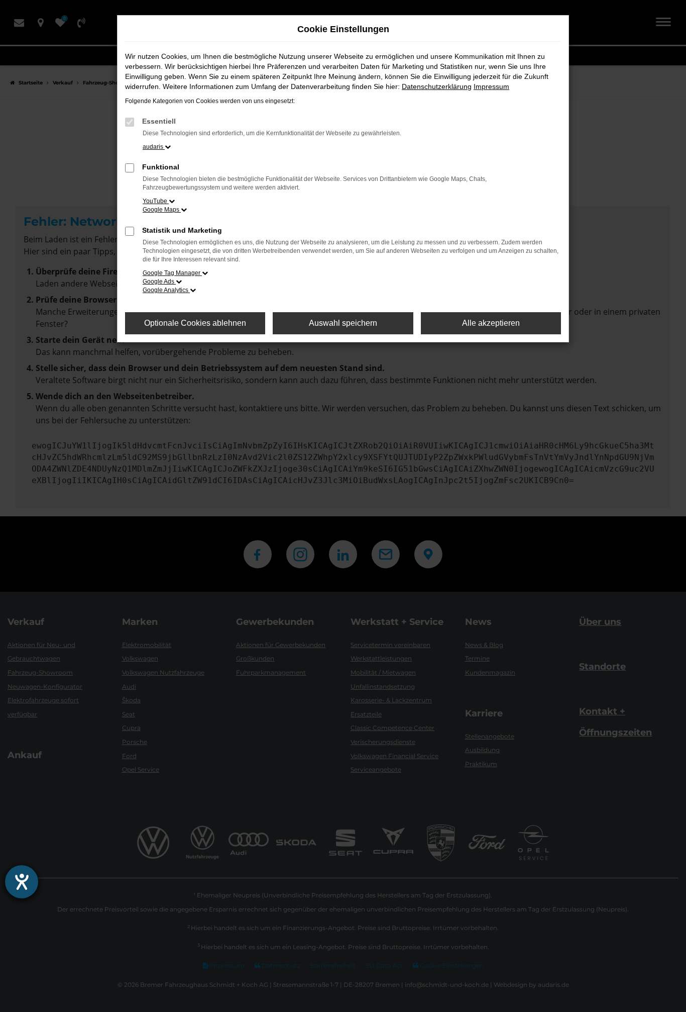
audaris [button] (154, 146)
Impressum (491, 86)
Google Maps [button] (162, 209)
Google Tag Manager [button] (172, 273)
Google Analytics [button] (166, 290)
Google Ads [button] (159, 281)
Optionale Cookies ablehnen (195, 323)
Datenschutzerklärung (437, 86)
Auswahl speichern (343, 323)
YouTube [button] (156, 201)
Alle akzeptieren (491, 323)
